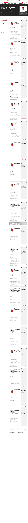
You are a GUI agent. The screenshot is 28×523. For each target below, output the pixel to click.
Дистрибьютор (2, 0)
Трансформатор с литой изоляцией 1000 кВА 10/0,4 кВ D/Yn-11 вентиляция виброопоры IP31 (17, 371)
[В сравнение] (26, 20)
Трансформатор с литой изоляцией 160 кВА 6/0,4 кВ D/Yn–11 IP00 (17, 83)
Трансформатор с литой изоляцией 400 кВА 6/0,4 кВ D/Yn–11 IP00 (17, 163)
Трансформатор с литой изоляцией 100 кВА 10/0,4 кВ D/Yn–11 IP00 (17, 22)
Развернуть (2, 12)
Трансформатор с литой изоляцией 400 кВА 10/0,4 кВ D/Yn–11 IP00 (17, 143)
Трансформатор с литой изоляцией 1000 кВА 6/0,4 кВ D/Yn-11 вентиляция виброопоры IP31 (17, 411)
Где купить (12, 3)
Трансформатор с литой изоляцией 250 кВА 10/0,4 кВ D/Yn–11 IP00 (17, 103)
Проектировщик (5, 0)
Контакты (15, 3)
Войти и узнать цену (23, 42)
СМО (7, 0)
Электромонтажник (13, 0)
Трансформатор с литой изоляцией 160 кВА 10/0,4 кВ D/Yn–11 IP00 (17, 62)
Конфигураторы (15, 38)
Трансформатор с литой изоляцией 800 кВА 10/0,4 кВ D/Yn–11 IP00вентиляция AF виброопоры (17, 269)
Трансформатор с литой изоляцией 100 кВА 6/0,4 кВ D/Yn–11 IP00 (17, 42)
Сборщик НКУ (9, 0)
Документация (11, 38)
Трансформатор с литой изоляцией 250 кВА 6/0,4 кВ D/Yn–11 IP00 (17, 123)
